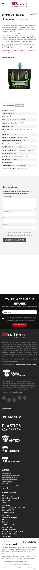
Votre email (8, 312)
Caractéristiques (8, 105)
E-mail (5, 218)
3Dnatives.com (20, 364)
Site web (5, 224)
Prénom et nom (7, 211)
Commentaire (7, 196)
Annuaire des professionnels (11, 475)
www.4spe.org (17, 392)
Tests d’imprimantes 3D (9, 477)
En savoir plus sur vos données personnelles (14, 561)
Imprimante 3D (7, 473)
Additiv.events (31, 364)
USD (35, 14)
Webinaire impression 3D (10, 486)
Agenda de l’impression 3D (10, 479)
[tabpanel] (19, 79)
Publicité (5, 488)
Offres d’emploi (7, 482)
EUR (31, 14)
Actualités (19, 105)
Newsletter (5, 484)
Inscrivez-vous (19, 325)
